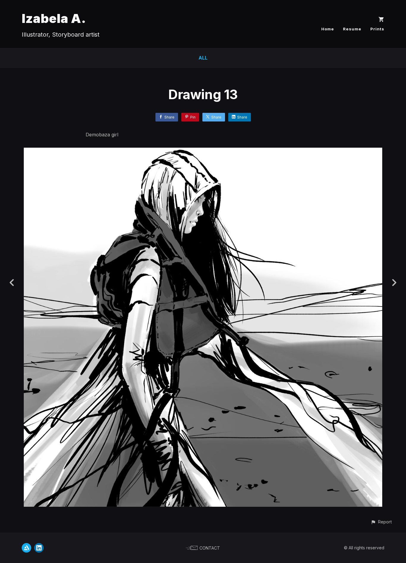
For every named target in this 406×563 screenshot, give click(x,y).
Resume (352, 28)
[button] (381, 522)
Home (327, 28)
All (203, 58)
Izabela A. (54, 18)
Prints (377, 28)
